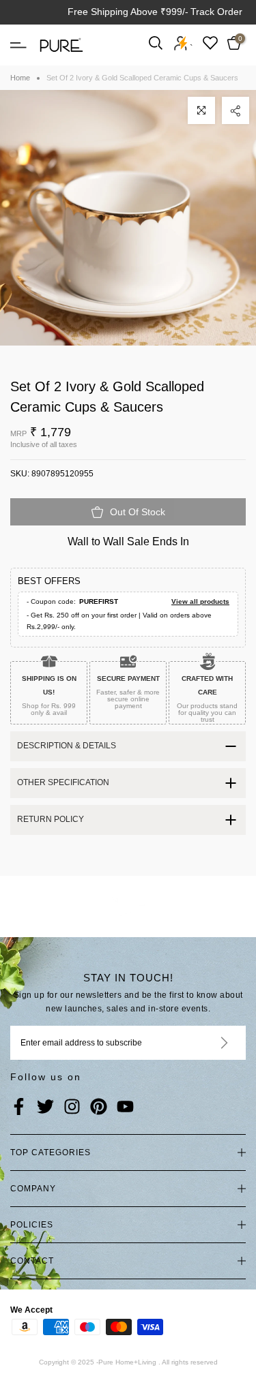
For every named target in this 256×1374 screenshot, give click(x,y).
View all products (200, 601)
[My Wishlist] (210, 42)
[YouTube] (125, 1107)
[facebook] (18, 1107)
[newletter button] (208, 1043)
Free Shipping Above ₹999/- (128, 11)
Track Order (216, 11)
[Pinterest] (98, 1107)
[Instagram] (72, 1107)
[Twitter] (45, 1107)
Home (20, 78)
